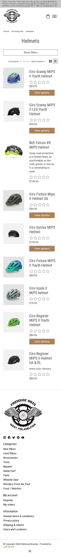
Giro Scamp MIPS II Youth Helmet (42, 74)
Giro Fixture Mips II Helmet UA (42, 196)
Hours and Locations (15, 529)
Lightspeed (8, 546)
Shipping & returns (13, 525)
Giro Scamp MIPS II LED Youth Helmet (42, 109)
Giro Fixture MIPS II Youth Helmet (42, 263)
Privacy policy (11, 520)
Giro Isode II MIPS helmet (38, 290)
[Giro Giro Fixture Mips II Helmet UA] (13, 200)
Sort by (26, 61)
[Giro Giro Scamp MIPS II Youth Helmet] (13, 78)
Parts (6, 475)
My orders (9, 504)
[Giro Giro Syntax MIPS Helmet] (13, 233)
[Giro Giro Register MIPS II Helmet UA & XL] (13, 360)
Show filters (30, 52)
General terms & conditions (18, 516)
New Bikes (9, 449)
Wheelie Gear (10, 479)
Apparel (7, 466)
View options (41, 92)
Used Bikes (9, 453)
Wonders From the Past (16, 484)
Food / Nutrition (12, 488)
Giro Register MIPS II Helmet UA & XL (40, 358)
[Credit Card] (30, 551)
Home (6, 31)
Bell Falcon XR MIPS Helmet (40, 145)
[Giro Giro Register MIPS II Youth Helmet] (13, 322)
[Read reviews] (39, 82)
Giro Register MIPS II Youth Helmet (39, 320)
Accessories (17, 31)
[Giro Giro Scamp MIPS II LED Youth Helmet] (13, 111)
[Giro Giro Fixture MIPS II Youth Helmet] (13, 267)
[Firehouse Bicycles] (12, 16)
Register (8, 500)
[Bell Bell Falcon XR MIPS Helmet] (13, 149)
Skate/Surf (9, 471)
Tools (6, 462)
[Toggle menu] (54, 16)
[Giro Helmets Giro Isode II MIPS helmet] (13, 294)
